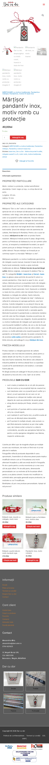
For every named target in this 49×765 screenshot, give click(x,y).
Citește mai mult (33, 526)
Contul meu (6, 610)
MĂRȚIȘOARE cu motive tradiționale (16, 92)
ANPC (24, 739)
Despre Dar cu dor (9, 594)
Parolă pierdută (8, 625)
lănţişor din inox (36, 340)
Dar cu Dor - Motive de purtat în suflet (29, 151)
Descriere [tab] (6, 171)
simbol (4, 157)
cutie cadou (16, 337)
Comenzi (5, 619)
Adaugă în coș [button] (9, 526)
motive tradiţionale (34, 154)
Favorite (5, 616)
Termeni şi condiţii (9, 591)
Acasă (4, 585)
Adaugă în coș (18, 137)
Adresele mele (7, 622)
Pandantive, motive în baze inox (22, 94)
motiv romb (23, 154)
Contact (5, 597)
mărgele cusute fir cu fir (10, 154)
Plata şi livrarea (8, 588)
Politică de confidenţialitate (13, 736)
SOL (44, 736)
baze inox (12, 151)
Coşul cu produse (9, 613)
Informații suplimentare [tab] (11, 176)
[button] (43, 15)
